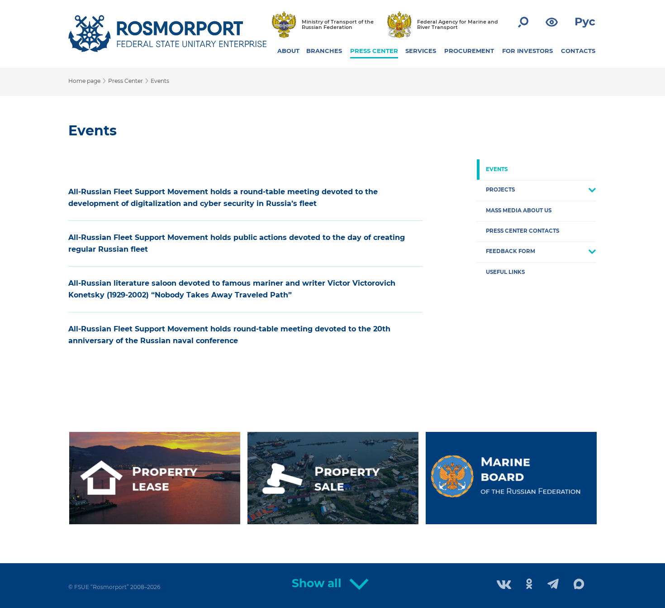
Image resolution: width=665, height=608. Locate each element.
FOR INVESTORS (527, 50)
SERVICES (420, 50)
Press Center (125, 80)
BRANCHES (324, 50)
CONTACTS (578, 50)
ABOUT (288, 50)
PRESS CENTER (374, 50)
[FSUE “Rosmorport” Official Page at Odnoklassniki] (529, 585)
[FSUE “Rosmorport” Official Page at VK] (504, 585)
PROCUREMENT (469, 50)
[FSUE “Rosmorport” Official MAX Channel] (579, 584)
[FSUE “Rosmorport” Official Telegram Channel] (553, 585)
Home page (84, 80)
